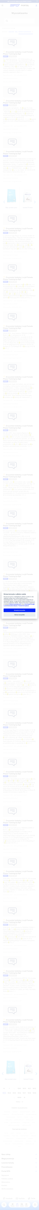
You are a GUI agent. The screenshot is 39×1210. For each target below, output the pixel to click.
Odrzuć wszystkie (19, 614)
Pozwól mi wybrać (23, 605)
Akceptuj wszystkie (19, 610)
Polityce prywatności (15, 604)
